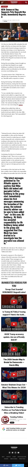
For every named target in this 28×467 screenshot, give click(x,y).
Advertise (8, 456)
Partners (6, 458)
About (3, 456)
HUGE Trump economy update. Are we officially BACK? (13, 337)
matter (21, 105)
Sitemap (14, 456)
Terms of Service (13, 458)
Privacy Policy (22, 458)
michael (5, 21)
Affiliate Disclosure (22, 456)
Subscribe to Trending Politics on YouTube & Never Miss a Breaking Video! (14, 410)
